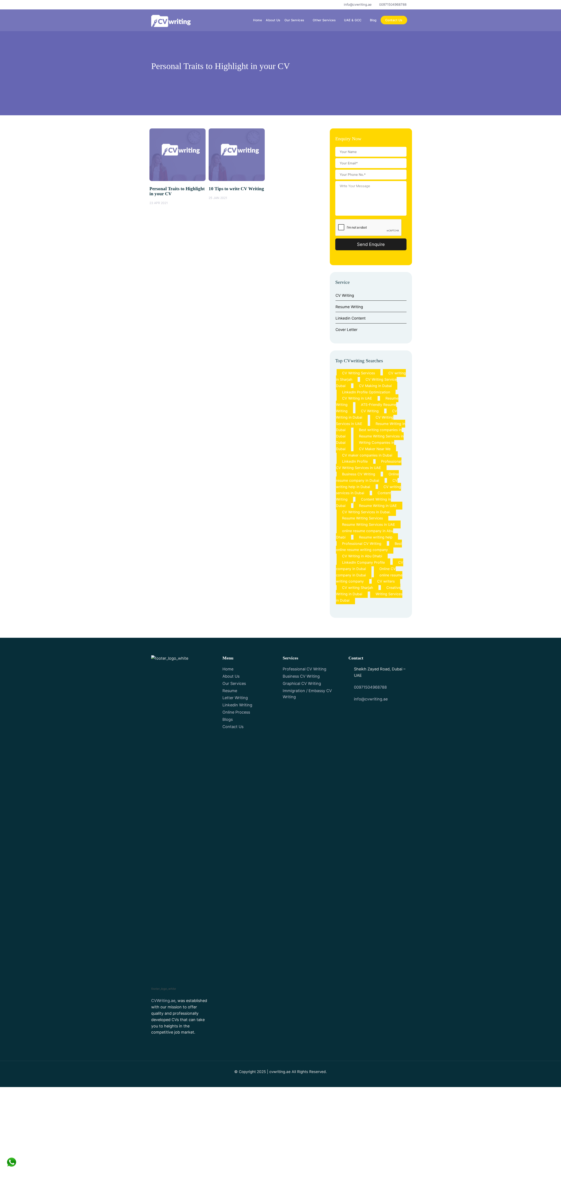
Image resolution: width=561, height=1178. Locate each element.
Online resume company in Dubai (367, 477)
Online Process (236, 712)
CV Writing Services (358, 373)
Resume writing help (375, 537)
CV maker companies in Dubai (367, 455)
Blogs (227, 719)
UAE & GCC (353, 20)
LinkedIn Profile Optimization (366, 392)
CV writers (386, 581)
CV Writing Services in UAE (364, 420)
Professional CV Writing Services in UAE (368, 464)
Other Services (324, 20)
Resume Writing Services (362, 518)
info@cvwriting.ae (358, 4)
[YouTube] (168, 4)
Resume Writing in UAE (378, 505)
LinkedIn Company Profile (363, 562)
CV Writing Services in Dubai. (366, 512)
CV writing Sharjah (357, 587)
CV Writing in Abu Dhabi (362, 556)
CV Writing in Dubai (366, 414)
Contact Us (394, 20)
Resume (229, 690)
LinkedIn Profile (355, 461)
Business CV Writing (358, 474)
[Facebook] (153, 4)
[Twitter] (161, 4)
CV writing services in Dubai (368, 490)
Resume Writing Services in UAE (368, 524)
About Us (273, 20)
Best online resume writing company (369, 546)
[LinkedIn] (176, 4)
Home (257, 20)
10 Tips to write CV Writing (236, 188)
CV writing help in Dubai (367, 483)
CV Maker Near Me (375, 449)
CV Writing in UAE (357, 398)
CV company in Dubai (369, 565)
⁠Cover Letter (346, 329)
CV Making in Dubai (375, 386)
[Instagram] (183, 4)
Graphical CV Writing (302, 683)
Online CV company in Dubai (366, 572)
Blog (373, 20)
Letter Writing (235, 697)
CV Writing (345, 295)
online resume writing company (369, 578)
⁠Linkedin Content (351, 318)
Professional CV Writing (361, 543)
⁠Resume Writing (349, 307)
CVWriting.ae (163, 1000)
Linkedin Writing (237, 705)
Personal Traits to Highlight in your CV (177, 191)
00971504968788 (393, 4)
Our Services (294, 20)
